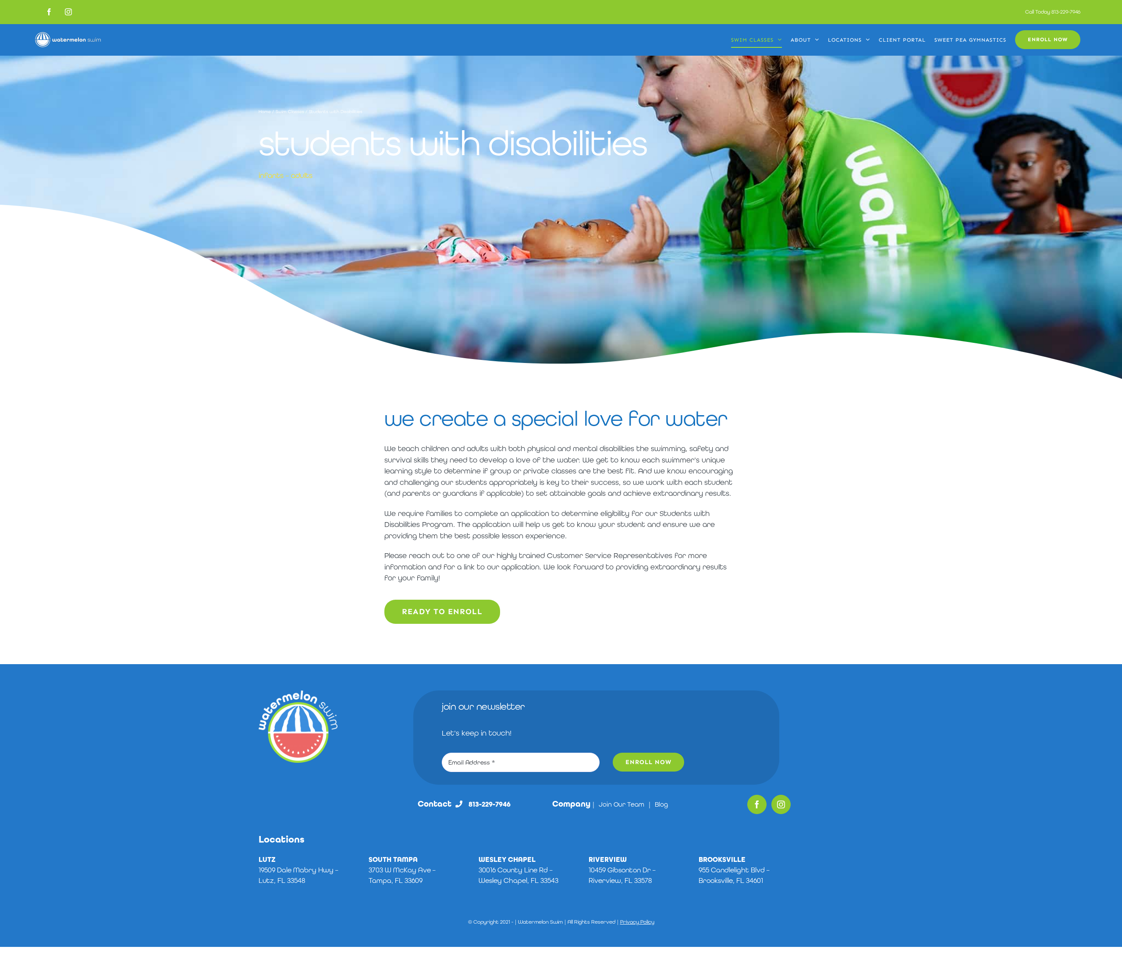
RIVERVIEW (608, 859)
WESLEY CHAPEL (507, 859)
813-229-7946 (1065, 12)
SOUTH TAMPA (393, 859)
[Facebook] (757, 804)
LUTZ (267, 859)
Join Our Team (621, 804)
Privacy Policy (637, 922)
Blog (661, 804)
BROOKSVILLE (722, 859)
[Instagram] (781, 804)
